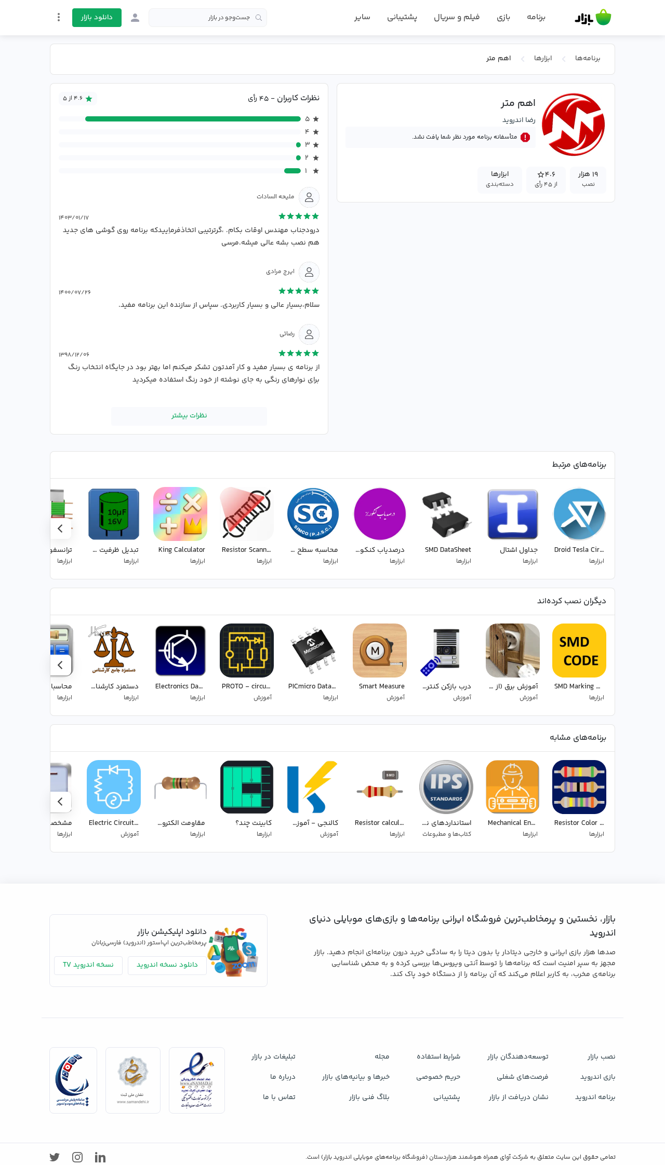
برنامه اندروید (595, 1097)
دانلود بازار (97, 17)
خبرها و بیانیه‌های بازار (356, 1077)
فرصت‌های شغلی (523, 1077)
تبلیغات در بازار (273, 1057)
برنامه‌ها (588, 58)
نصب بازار (602, 1057)
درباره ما (283, 1077)
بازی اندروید (598, 1077)
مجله (382, 1057)
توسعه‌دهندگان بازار (518, 1057)
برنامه (536, 17)
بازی (503, 17)
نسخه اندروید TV (88, 965)
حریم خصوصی (438, 1077)
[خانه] (593, 18)
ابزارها (543, 58)
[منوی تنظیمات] (58, 17)
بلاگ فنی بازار (369, 1097)
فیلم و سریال (457, 17)
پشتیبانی (402, 17)
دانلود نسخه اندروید (167, 965)
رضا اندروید (519, 120)
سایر (362, 17)
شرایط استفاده (438, 1057)
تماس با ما (279, 1097)
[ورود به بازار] (135, 17)
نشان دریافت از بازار (519, 1097)
